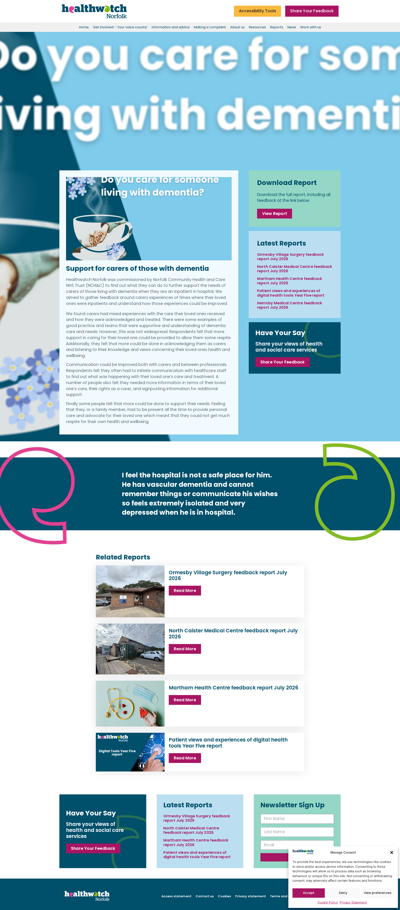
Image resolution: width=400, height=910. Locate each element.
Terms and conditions (287, 896)
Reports (276, 27)
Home (84, 27)
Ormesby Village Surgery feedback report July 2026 (290, 256)
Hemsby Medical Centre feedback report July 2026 (289, 305)
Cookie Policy (328, 902)
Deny (343, 893)
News (291, 27)
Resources (257, 27)
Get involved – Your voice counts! (120, 27)
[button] (392, 852)
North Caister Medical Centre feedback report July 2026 (294, 268)
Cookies (224, 896)
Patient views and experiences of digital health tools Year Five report (291, 293)
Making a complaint (210, 27)
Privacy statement (250, 896)
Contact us (205, 896)
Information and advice (170, 27)
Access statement (176, 896)
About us (237, 27)
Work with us (310, 27)
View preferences (377, 893)
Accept (308, 893)
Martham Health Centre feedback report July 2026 (289, 281)
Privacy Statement (353, 902)
